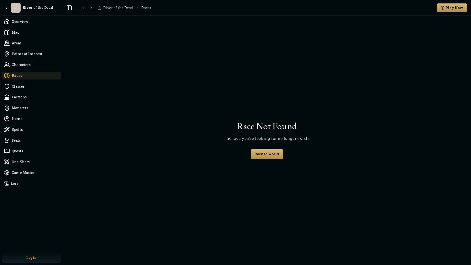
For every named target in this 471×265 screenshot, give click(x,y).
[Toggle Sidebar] (63, 132)
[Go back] (84, 8)
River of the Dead (118, 7)
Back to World (267, 154)
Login (31, 257)
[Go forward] (90, 8)
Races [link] (146, 7)
